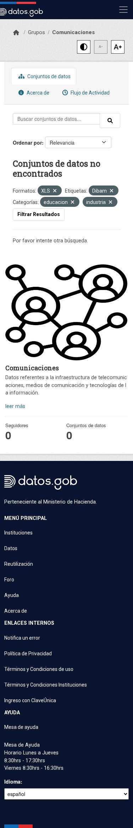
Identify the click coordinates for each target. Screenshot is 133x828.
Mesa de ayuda (21, 727)
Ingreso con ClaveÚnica (30, 700)
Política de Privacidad (28, 653)
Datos (10, 548)
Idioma (12, 781)
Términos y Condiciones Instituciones (45, 685)
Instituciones (18, 533)
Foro (9, 579)
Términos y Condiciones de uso (38, 669)
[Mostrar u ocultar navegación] (123, 9)
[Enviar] (110, 120)
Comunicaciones (73, 32)
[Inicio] (16, 32)
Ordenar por (27, 142)
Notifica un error (22, 638)
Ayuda (11, 595)
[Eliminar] (54, 191)
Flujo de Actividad (90, 93)
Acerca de (37, 93)
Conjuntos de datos (48, 76)
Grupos (36, 32)
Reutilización (18, 564)
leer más (15, 406)
